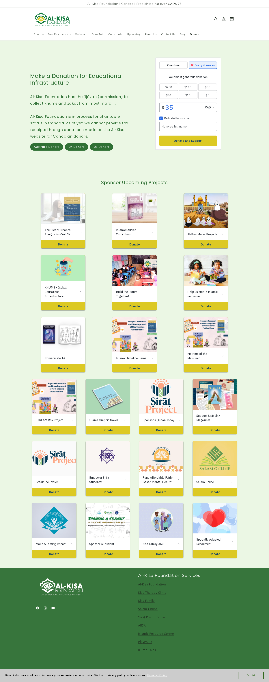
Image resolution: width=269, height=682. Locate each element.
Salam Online (148, 609)
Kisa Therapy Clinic (152, 593)
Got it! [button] (251, 675)
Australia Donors (46, 147)
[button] (38, 34)
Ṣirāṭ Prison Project (152, 617)
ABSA (142, 625)
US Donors (101, 147)
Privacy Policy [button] (157, 675)
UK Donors (77, 147)
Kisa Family (146, 601)
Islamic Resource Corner (156, 634)
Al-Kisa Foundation (152, 584)
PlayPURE (145, 642)
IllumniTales (147, 650)
